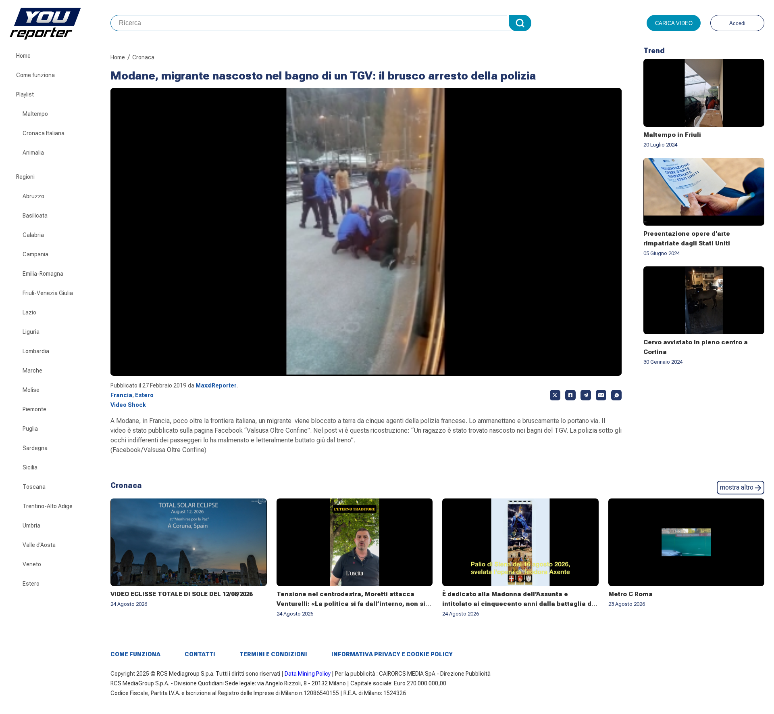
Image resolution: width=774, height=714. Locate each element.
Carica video (674, 23)
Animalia (33, 152)
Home (23, 55)
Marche (32, 370)
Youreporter (60, 23)
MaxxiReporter (216, 385)
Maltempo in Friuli (672, 134)
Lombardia (36, 351)
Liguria (31, 332)
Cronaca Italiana (43, 133)
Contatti (200, 654)
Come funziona (35, 75)
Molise (31, 390)
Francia (121, 395)
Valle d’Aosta (39, 545)
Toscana (34, 487)
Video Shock (128, 405)
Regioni (25, 177)
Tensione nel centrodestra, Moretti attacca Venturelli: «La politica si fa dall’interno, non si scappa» (351, 603)
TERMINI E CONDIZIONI (273, 654)
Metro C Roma (630, 594)
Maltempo (35, 114)
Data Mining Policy (308, 673)
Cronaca (143, 57)
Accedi (737, 23)
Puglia (30, 428)
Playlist (25, 94)
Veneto (32, 564)
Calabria (33, 235)
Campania (35, 254)
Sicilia (30, 467)
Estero (31, 583)
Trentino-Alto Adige (48, 506)
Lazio (29, 312)
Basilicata (35, 215)
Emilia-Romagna (43, 273)
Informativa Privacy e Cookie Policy (392, 654)
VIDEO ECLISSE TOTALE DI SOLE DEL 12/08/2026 (181, 594)
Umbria (31, 525)
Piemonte (34, 409)
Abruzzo (33, 196)
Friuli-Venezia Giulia (48, 293)
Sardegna (35, 448)
